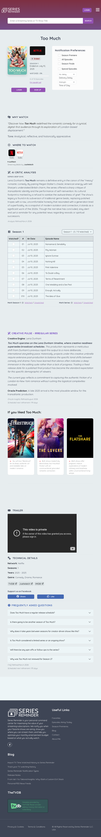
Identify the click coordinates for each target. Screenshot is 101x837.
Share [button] (22, 596)
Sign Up (37, 90)
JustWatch (28, 164)
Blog (54, 730)
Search (88, 21)
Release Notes (14, 775)
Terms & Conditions (36, 826)
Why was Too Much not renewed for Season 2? (31, 659)
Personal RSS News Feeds (19, 783)
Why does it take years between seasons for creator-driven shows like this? (44, 631)
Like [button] (52, 596)
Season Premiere (70, 55)
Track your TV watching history (22, 766)
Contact (55, 735)
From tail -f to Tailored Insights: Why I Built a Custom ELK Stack (36, 779)
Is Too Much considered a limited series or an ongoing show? (37, 640)
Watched (28, 302)
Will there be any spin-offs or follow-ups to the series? (34, 650)
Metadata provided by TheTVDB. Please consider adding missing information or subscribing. (33, 805)
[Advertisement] (52, 103)
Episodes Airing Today (62, 722)
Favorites (56, 718)
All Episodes (68, 59)
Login (87, 10)
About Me (56, 739)
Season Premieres (60, 726)
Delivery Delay (66, 78)
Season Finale (68, 63)
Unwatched (39, 302)
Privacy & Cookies (16, 826)
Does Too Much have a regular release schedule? (32, 612)
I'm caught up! (35, 82)
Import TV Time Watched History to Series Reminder (31, 762)
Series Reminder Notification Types (23, 771)
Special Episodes (70, 69)
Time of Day (65, 85)
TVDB (11, 583)
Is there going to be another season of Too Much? (32, 622)
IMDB (38, 583)
